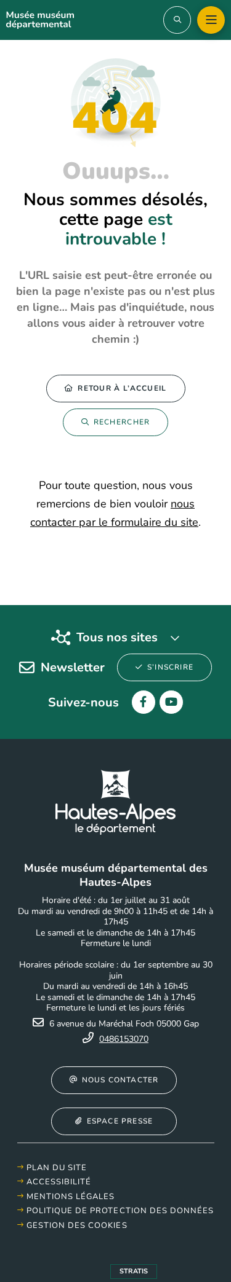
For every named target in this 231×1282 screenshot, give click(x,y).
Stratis (134, 1271)
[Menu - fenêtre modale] (211, 20)
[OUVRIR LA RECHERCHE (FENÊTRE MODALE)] (177, 20)
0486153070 (123, 1039)
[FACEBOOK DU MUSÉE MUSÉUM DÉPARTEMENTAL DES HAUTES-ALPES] (143, 702)
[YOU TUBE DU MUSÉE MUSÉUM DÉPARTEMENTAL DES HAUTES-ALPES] (171, 702)
